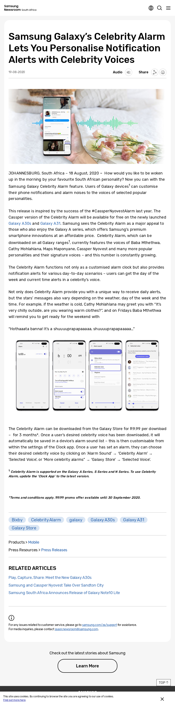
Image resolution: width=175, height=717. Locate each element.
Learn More (87, 665)
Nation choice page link (151, 8)
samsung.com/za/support (99, 625)
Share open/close (154, 72)
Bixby (17, 519)
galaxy (75, 519)
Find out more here (14, 700)
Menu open (168, 8)
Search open (159, 8)
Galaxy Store (24, 528)
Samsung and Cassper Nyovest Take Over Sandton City (56, 585)
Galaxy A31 (50, 223)
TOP (162, 683)
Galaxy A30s (20, 223)
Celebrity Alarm (46, 519)
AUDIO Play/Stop (128, 72)
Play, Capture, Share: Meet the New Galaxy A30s (50, 577)
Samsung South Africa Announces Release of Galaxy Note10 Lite (64, 592)
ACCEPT (162, 699)
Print (162, 72)
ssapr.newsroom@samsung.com (76, 629)
